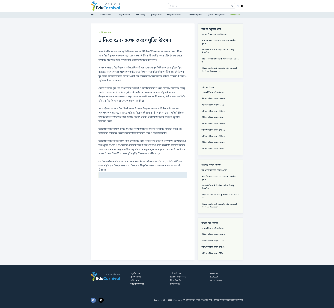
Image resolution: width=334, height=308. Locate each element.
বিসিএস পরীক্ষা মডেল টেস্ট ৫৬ (213, 123)
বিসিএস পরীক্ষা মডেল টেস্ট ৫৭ (213, 117)
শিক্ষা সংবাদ (235, 15)
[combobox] (199, 5)
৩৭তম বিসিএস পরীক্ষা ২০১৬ (213, 92)
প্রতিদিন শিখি (156, 15)
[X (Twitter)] (242, 6)
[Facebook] (238, 6)
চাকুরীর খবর (124, 15)
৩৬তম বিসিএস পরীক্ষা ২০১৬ (213, 105)
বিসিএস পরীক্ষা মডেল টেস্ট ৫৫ (213, 130)
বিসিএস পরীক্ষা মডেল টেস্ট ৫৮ (213, 111)
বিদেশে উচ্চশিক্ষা (174, 15)
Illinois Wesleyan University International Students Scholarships (219, 70)
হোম (92, 15)
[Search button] (232, 5)
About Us (214, 273)
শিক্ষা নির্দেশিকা (195, 15)
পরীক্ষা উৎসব (105, 15)
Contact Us (214, 277)
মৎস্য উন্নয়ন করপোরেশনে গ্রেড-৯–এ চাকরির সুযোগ (219, 42)
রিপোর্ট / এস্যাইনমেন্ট (216, 15)
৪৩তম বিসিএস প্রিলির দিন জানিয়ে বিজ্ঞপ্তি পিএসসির (218, 51)
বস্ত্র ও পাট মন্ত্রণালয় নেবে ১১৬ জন (214, 34)
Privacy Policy (216, 280)
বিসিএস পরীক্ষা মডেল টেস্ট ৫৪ (213, 136)
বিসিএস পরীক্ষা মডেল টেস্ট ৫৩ (213, 142)
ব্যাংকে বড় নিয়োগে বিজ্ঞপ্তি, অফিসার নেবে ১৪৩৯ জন (220, 60)
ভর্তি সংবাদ (140, 15)
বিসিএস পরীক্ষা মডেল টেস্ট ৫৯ (213, 98)
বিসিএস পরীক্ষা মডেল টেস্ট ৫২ (213, 148)
